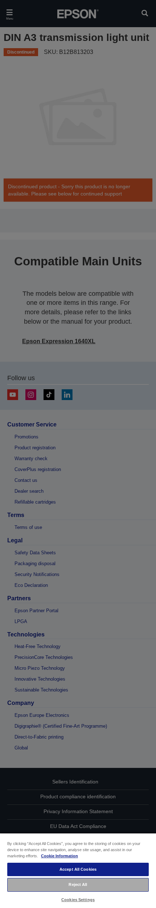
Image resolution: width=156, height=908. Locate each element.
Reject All (78, 884)
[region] (78, 870)
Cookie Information (59, 856)
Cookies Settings (78, 900)
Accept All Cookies (78, 869)
